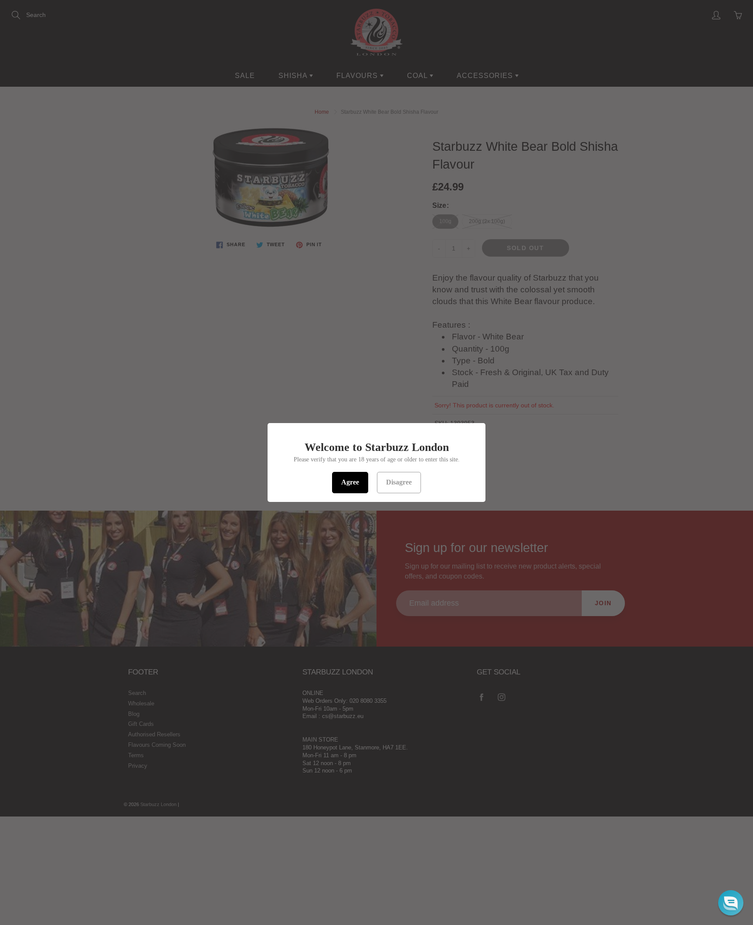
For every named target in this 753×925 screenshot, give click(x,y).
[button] (730, 902)
